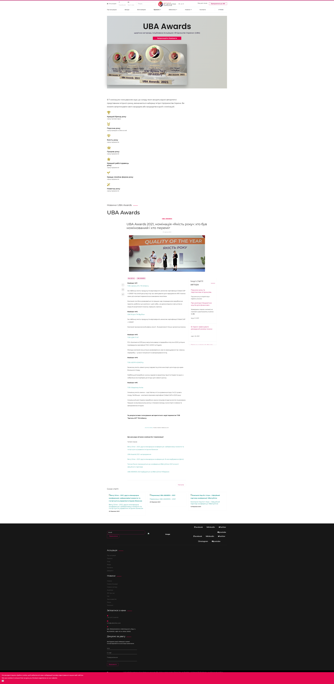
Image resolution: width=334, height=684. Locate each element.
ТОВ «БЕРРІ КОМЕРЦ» (135, 362)
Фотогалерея (141, 9)
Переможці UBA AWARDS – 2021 (163, 499)
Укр (181, 4)
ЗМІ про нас (111, 593)
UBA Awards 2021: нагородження (139, 454)
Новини (187, 9)
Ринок (109, 602)
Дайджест (110, 570)
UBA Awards (167, 219)
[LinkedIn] (123, 290)
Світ (108, 596)
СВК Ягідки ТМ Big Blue (136, 314)
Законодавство (112, 599)
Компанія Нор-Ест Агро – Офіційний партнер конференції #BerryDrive (205, 503)
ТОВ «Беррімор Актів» (135, 387)
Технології (110, 605)
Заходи (127, 9)
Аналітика (110, 590)
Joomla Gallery (149, 427)
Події (108, 561)
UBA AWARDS (141, 278)
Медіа (109, 564)
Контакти (203, 9)
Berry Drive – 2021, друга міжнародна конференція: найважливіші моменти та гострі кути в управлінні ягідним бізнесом (126, 506)
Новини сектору (112, 587)
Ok (3, 681)
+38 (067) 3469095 (112, 617)
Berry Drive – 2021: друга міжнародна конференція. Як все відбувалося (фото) (155, 459)
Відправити (113, 664)
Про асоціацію (112, 9)
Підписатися (113, 536)
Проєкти (157, 9)
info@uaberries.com (114, 623)
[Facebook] (123, 285)
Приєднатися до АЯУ (218, 3)
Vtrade (221, 9)
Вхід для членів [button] (202, 3)
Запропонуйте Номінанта (167, 38)
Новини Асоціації (112, 584)
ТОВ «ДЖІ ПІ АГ (133, 337)
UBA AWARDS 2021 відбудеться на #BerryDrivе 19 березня (148, 472)
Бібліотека (172, 9)
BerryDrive (131, 278)
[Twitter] (123, 294)
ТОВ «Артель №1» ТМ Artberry (138, 286)
